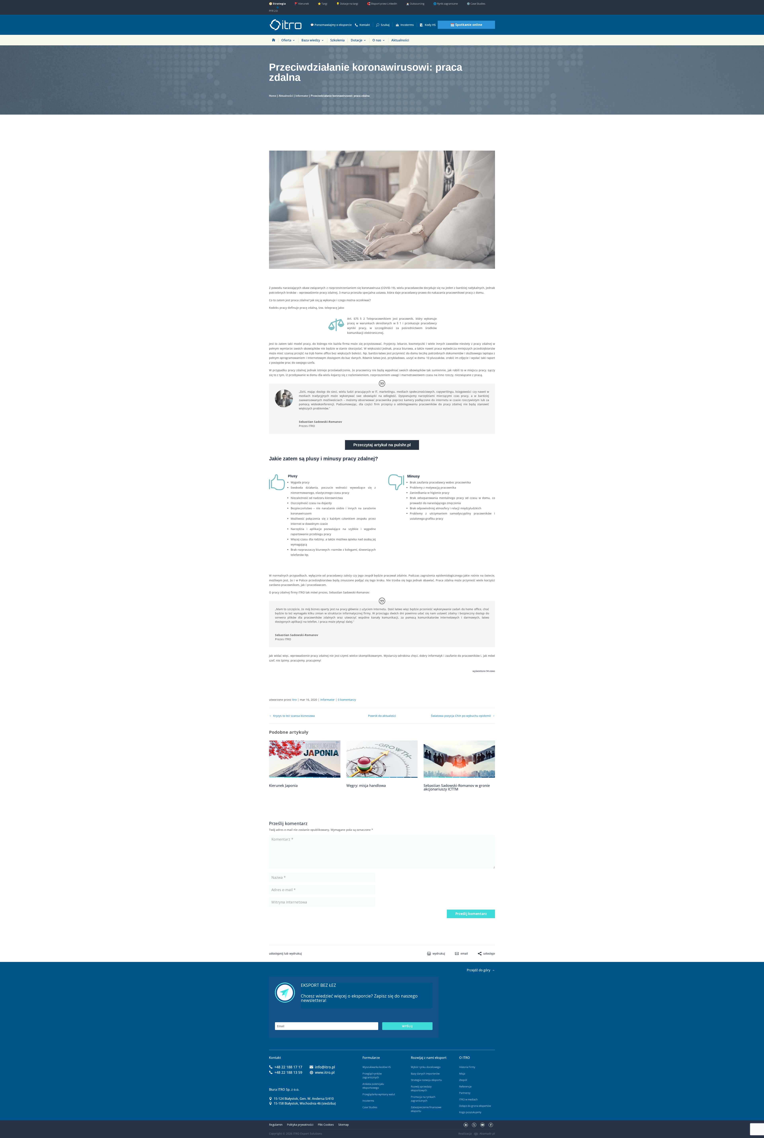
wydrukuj (439, 953)
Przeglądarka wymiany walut (379, 1094)
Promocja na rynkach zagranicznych (423, 1099)
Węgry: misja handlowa (366, 785)
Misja (462, 1073)
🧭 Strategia (277, 3)
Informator (301, 96)
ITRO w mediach (468, 1099)
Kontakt (365, 25)
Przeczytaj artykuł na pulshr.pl (382, 445)
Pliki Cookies (326, 1124)
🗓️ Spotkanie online (466, 24)
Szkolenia (337, 40)
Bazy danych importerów (425, 1073)
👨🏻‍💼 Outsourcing (415, 3)
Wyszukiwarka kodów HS (377, 1067)
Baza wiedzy (310, 40)
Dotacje (356, 40)
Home (272, 96)
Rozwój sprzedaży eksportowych (421, 1088)
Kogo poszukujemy (470, 1112)
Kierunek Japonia (283, 785)
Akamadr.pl (487, 1133)
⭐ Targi (322, 3)
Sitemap (343, 1124)
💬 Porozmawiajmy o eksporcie (331, 25)
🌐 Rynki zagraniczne (445, 3)
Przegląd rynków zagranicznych (372, 1075)
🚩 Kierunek (302, 3)
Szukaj (385, 25)
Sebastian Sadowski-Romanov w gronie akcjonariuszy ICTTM (457, 787)
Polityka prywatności (300, 1124)
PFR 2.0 (273, 11)
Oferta (286, 40)
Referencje (465, 1086)
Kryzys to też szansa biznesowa (294, 716)
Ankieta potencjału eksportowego (373, 1086)
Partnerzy (464, 1093)
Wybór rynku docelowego (425, 1067)
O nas (376, 40)
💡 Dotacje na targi (347, 3)
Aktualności (400, 40)
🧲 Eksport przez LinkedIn (382, 3)
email (464, 953)
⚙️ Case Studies (476, 3)
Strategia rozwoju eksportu (426, 1080)
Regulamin (276, 1124)
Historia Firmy (467, 1067)
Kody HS (430, 25)
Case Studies (370, 1107)
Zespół (463, 1080)
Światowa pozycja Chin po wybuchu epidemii (461, 716)
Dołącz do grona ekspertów (475, 1106)
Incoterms (407, 25)
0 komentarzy (347, 700)
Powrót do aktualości (382, 716)
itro (294, 700)
